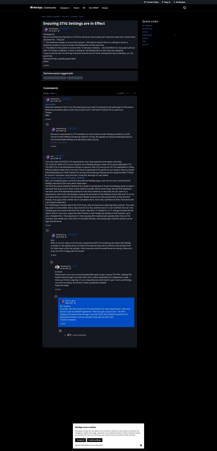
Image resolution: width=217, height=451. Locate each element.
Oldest (52, 93)
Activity (145, 32)
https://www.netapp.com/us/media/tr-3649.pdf (64, 178)
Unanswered (158, 35)
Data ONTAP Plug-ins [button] (75, 78)
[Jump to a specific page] (134, 93)
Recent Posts (147, 29)
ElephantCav (61, 129)
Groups (145, 38)
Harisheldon (54, 29)
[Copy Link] (58, 31)
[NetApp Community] (43, 8)
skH (52, 156)
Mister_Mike (70, 301)
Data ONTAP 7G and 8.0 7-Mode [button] (55, 78)
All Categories (147, 25)
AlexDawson (65, 266)
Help (144, 41)
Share (46, 65)
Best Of (145, 44)
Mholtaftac (55, 99)
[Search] (185, 8)
